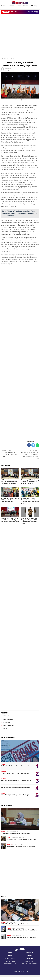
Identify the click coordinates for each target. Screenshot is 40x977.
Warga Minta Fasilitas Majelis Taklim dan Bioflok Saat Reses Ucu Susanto (10, 500)
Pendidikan (4, 786)
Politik (3, 831)
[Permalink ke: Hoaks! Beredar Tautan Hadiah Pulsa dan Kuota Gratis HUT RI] (20, 751)
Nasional (3, 771)
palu (5, 729)
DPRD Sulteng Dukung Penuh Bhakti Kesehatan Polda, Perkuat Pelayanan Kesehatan (10, 520)
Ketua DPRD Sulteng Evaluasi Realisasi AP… (21, 846)
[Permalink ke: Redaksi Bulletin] (2, 69)
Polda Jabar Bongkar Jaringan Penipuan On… (15, 924)
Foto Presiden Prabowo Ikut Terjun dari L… (15, 773)
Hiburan (3, 778)
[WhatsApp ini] (37, 445)
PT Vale (6, 716)
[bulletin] (20, 2)
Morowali (6, 722)
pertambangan (8, 719)
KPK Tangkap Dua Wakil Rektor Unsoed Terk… (22, 930)
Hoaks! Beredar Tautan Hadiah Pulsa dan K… (15, 766)
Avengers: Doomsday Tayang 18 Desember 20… (16, 780)
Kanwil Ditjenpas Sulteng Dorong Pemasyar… (15, 795)
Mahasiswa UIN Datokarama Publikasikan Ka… (16, 787)
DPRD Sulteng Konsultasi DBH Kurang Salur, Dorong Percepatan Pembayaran (9, 481)
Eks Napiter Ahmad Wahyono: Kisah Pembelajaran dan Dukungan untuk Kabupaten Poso (30, 454)
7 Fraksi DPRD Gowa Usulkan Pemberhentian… (16, 833)
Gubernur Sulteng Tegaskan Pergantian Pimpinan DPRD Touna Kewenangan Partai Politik (29, 520)
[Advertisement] (20, 35)
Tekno (3, 764)
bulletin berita (8, 725)
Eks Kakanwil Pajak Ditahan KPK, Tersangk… (21, 937)
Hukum (3, 793)
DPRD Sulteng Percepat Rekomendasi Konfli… (22, 839)
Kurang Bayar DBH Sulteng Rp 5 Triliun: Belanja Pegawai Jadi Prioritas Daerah (30, 481)
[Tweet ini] (33, 445)
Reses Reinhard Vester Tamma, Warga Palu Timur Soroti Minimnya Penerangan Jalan (30, 500)
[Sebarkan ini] (29, 445)
